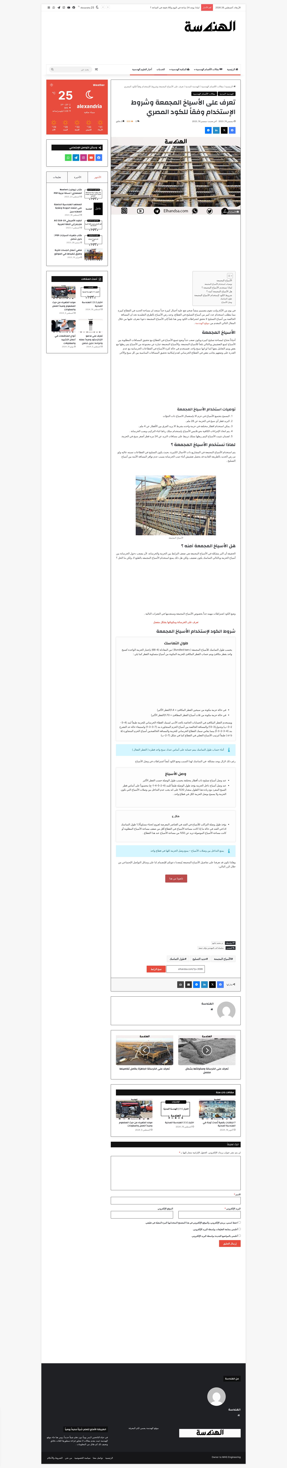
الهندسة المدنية (192, 86)
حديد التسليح (199, 958)
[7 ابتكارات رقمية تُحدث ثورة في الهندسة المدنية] (217, 1109)
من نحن (68, 1458)
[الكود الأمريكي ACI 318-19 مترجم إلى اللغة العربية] (93, 225)
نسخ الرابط (156, 969)
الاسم (237, 1194)
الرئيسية (231, 69)
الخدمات (161, 69)
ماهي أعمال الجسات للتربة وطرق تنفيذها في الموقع (68, 252)
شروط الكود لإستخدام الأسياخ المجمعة (213, 295)
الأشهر (97, 177)
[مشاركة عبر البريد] (188, 984)
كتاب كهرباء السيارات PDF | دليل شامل (68, 237)
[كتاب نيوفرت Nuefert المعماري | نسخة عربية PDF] (93, 194)
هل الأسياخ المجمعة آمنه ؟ (219, 291)
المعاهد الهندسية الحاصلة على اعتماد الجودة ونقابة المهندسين (68, 208)
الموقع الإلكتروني (165, 1208)
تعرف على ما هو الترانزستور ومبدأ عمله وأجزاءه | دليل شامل (91, 339)
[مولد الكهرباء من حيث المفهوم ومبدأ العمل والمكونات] (134, 1109)
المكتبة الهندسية (179, 69)
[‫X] (224, 130)
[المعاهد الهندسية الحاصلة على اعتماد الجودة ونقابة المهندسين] (93, 209)
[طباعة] (180, 984)
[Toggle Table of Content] (228, 276)
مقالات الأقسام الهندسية (208, 69)
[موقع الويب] (212, 1009)
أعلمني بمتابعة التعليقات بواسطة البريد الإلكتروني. (215, 1229)
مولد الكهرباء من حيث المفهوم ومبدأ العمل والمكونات (135, 1124)
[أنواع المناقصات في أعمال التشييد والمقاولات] (63, 326)
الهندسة (207, 1003)
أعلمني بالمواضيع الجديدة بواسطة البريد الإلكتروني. (214, 1236)
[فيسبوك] (232, 130)
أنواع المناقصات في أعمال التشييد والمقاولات (65, 339)
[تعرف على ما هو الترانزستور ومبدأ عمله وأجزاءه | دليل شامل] (91, 326)
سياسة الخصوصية (82, 1458)
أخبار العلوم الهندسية (142, 69)
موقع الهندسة (202, 323)
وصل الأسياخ (226, 302)
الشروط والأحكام (55, 1458)
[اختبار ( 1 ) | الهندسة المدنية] (175, 1109)
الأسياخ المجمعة (224, 280)
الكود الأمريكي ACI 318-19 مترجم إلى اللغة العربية (68, 222)
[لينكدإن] (216, 130)
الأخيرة (77, 177)
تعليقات (57, 177)
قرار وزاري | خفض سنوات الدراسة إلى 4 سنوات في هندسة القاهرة (168, 7)
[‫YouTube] (91, 157)
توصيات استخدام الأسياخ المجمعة (218, 284)
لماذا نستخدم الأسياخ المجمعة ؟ (217, 287)
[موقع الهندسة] (210, 25)
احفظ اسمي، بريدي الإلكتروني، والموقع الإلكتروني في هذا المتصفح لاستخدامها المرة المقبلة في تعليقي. (191, 1222)
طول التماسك (226, 298)
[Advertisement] (110, 37)
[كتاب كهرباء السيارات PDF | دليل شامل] (93, 240)
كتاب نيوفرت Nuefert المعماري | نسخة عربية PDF (68, 191)
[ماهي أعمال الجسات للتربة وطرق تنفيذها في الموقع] (93, 254)
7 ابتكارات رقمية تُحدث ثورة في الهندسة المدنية (219, 1124)
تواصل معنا (98, 1458)
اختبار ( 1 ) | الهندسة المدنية (179, 1122)
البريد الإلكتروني (233, 1208)
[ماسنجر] (208, 130)
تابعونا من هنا (176, 878)
